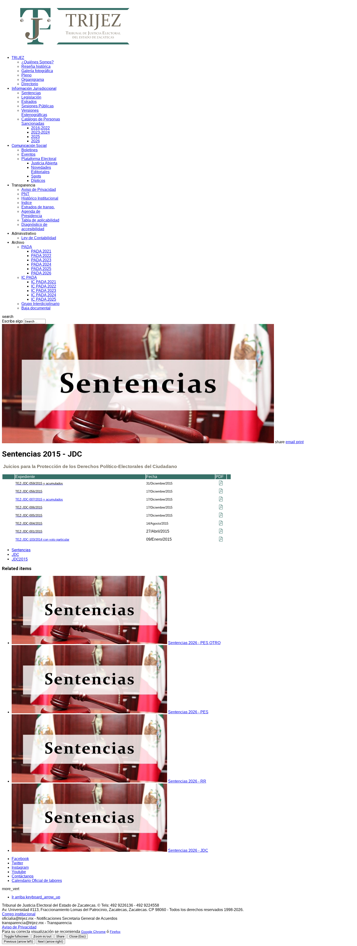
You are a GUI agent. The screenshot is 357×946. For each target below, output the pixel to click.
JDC (15, 554)
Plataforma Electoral (38, 159)
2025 (35, 137)
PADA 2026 (41, 273)
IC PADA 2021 (43, 282)
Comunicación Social (29, 145)
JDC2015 (20, 559)
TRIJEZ (18, 57)
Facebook (20, 859)
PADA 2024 (41, 264)
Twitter (17, 863)
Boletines (29, 150)
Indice (26, 203)
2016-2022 (40, 128)
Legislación (31, 97)
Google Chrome (93, 932)
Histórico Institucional (39, 198)
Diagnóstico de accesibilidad (34, 226)
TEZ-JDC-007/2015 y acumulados (39, 499)
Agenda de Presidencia (31, 213)
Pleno (26, 75)
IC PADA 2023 (43, 291)
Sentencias (31, 93)
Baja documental (36, 308)
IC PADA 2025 (43, 299)
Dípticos (38, 181)
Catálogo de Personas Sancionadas (40, 121)
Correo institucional (18, 914)
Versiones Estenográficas (34, 112)
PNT (25, 194)
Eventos (28, 154)
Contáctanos (23, 876)
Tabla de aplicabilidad (40, 220)
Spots (36, 176)
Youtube (19, 872)
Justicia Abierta (44, 163)
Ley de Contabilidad (38, 238)
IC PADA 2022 (43, 286)
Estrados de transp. (38, 207)
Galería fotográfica (37, 71)
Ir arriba (36, 897)
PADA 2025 (41, 269)
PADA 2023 (41, 260)
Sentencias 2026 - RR (187, 781)
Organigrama (32, 79)
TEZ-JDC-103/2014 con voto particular (42, 539)
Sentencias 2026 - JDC (188, 850)
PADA (26, 247)
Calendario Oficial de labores (37, 880)
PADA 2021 (41, 251)
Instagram (20, 867)
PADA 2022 (41, 256)
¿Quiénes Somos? (37, 62)
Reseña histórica (36, 66)
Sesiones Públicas (37, 106)
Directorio (29, 84)
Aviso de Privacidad (38, 189)
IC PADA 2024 (43, 295)
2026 (35, 141)
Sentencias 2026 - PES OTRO (194, 643)
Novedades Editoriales (41, 169)
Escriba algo (12, 321)
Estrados (29, 102)
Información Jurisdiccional (34, 88)
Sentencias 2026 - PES (188, 712)
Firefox (115, 932)
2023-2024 (40, 132)
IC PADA (29, 277)
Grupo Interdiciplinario (40, 304)
